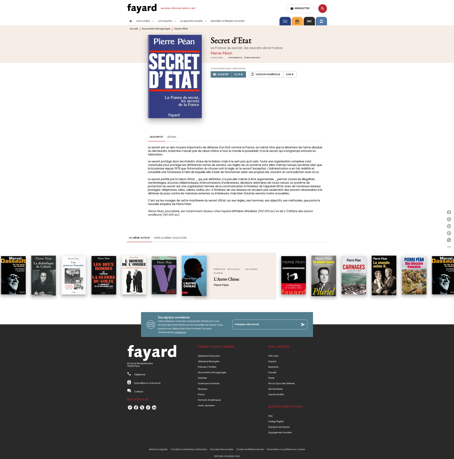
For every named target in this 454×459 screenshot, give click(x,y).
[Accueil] (142, 8)
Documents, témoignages (156, 28)
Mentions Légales (158, 449)
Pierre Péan (221, 53)
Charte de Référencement (250, 449)
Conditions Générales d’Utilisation (188, 449)
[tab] (130, 21)
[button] (300, 8)
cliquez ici (180, 332)
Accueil (134, 28)
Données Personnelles (221, 449)
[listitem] (130, 407)
